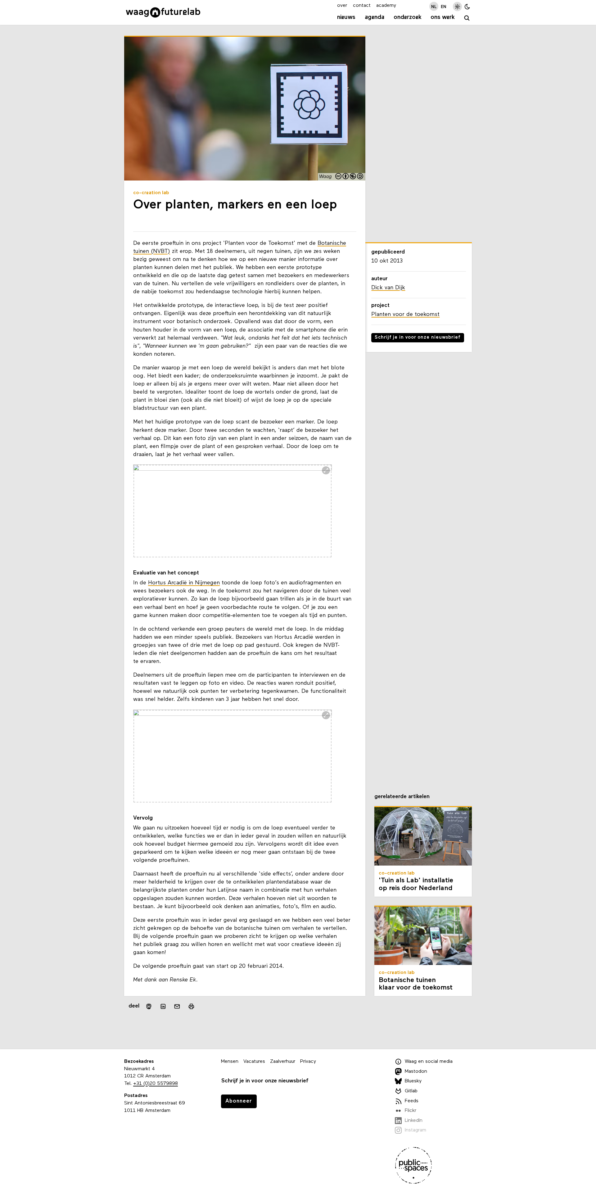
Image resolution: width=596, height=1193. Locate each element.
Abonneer (238, 1101)
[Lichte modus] (457, 6)
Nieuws (346, 17)
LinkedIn (413, 1120)
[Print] (191, 1006)
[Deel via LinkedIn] (163, 1006)
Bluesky (413, 1081)
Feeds (411, 1101)
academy (386, 5)
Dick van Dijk (388, 288)
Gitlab (411, 1091)
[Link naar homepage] (163, 12)
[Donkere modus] (467, 6)
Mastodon (416, 1071)
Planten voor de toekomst (405, 315)
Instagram (415, 1130)
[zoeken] (467, 18)
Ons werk (443, 17)
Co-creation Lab (151, 192)
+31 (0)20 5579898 (155, 1083)
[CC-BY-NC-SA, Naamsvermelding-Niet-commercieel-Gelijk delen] (349, 177)
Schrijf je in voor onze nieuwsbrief (418, 337)
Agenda (374, 17)
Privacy (308, 1061)
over (342, 5)
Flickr (410, 1110)
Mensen (229, 1061)
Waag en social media (429, 1061)
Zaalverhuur (282, 1061)
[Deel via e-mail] (177, 1006)
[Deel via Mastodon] (148, 1006)
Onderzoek (408, 17)
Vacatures (254, 1061)
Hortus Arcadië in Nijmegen (184, 583)
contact (362, 5)
